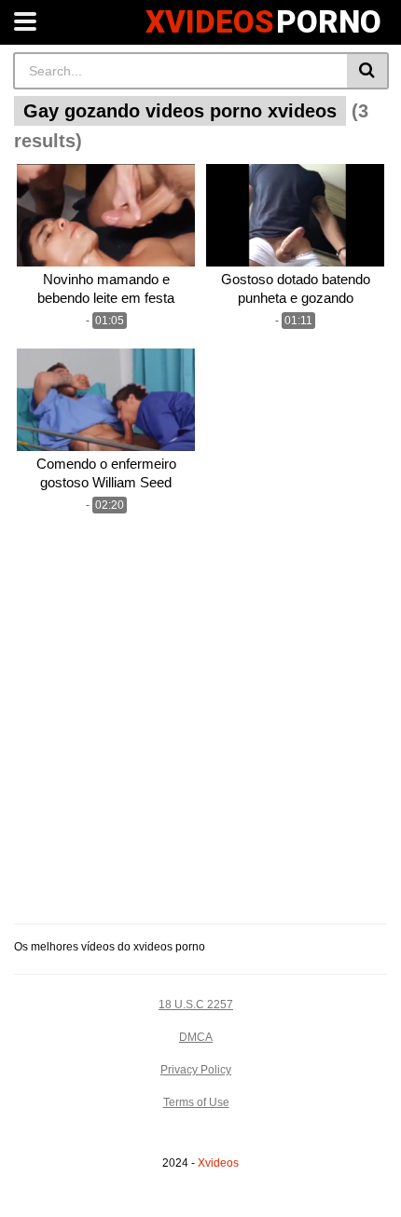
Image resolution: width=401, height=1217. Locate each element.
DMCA (196, 1037)
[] (368, 70)
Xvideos (218, 1162)
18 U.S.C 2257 (196, 1004)
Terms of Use (196, 1102)
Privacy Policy (195, 1069)
